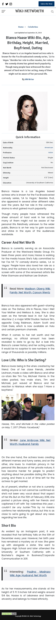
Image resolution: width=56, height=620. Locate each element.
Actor (50, 152)
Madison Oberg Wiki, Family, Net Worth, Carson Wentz (30, 290)
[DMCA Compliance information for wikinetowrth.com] (28, 613)
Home (21, 27)
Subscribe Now (46, 4)
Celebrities (33, 27)
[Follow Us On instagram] (10, 4)
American (49, 147)
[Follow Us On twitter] (6, 4)
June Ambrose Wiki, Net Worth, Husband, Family (30, 442)
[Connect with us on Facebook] (3, 4)
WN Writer (29, 79)
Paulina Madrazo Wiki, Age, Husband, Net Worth (30, 573)
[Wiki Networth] (29, 11)
